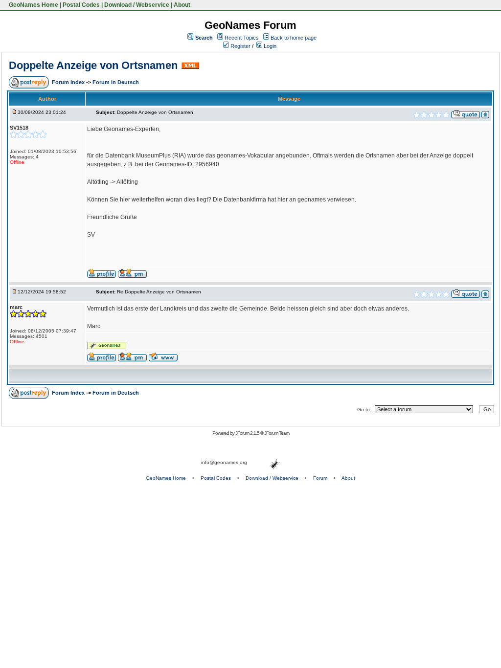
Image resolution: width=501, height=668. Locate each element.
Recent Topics (242, 38)
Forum (320, 478)
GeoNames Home (32, 4)
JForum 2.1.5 (247, 433)
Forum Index (69, 82)
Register (239, 46)
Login (269, 46)
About (182, 4)
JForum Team (276, 433)
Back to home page (294, 38)
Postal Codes (81, 4)
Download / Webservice (136, 4)
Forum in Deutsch (115, 82)
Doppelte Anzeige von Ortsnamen (93, 65)
